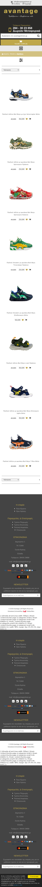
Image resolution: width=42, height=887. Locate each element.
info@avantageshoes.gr (22, 2)
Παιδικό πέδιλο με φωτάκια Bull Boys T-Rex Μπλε (21, 461)
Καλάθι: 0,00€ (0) (21, 44)
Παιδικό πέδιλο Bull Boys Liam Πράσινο (21, 363)
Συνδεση (17, 4)
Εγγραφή (27, 4)
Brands (12, 54)
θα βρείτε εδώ (18, 885)
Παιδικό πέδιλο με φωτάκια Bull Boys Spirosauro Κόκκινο (21, 214)
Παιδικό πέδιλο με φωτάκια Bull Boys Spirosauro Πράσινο (21, 163)
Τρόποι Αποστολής (21, 525)
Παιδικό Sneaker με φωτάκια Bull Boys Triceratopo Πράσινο (21, 264)
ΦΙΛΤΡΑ (21, 60)
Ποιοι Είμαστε (21, 509)
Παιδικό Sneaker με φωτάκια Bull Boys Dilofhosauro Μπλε (21, 314)
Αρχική (6, 54)
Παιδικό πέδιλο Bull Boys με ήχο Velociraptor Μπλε (21, 114)
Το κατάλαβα (34, 876)
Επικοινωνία (21, 530)
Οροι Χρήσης (21, 511)
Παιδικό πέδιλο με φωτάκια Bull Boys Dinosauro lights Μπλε (21, 412)
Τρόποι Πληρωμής (21, 522)
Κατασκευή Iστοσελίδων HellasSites (21, 611)
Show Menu (21, 48)
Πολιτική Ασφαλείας (21, 527)
